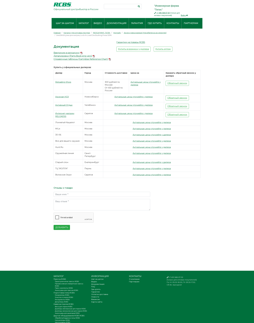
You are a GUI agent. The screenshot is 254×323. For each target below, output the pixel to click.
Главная (57, 33)
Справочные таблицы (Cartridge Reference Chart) (81, 59)
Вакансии (95, 299)
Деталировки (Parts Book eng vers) (73, 56)
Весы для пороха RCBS (63, 307)
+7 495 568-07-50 (163, 13)
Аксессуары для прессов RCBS (66, 290)
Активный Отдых (63, 105)
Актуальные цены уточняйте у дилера (133, 97)
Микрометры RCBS (62, 295)
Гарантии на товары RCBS (130, 42)
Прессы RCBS (60, 279)
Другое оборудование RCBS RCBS (69, 316)
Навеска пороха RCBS (64, 304)
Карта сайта (96, 302)
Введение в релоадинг (67, 52)
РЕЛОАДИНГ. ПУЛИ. (101, 33)
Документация (116, 23)
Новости (95, 297)
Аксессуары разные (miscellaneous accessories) (145, 33)
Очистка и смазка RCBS (64, 297)
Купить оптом (163, 49)
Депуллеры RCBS (61, 302)
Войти (183, 15)
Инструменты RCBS (62, 299)
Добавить (61, 227)
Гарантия (137, 23)
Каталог (84, 23)
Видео (98, 23)
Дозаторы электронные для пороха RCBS (70, 309)
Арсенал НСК (62, 97)
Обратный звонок (177, 83)
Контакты (172, 23)
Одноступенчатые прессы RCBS (67, 281)
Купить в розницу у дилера (133, 49)
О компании (134, 279)
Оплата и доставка (99, 294)
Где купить (155, 23)
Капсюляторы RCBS (62, 320)
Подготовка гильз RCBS (64, 293)
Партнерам (191, 23)
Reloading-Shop (63, 82)
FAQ (93, 287)
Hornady (117, 33)
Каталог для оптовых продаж (77, 33)
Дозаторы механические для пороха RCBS (71, 311)
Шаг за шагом (65, 23)
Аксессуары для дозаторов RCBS (67, 313)
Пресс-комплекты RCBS (64, 288)
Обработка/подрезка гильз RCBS (67, 318)
